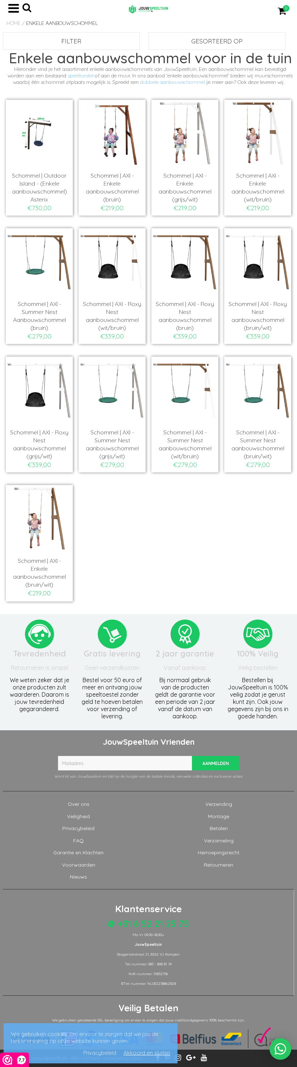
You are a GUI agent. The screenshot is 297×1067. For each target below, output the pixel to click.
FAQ (78, 840)
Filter (71, 41)
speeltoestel (80, 75)
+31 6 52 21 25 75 (152, 923)
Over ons (78, 804)
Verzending (218, 804)
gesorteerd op (217, 41)
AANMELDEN (215, 763)
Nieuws (78, 876)
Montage (218, 816)
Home (14, 23)
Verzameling (219, 840)
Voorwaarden (78, 865)
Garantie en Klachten (78, 852)
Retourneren (218, 865)
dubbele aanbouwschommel (172, 82)
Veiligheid (78, 816)
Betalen (219, 828)
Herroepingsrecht (218, 852)
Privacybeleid (78, 828)
